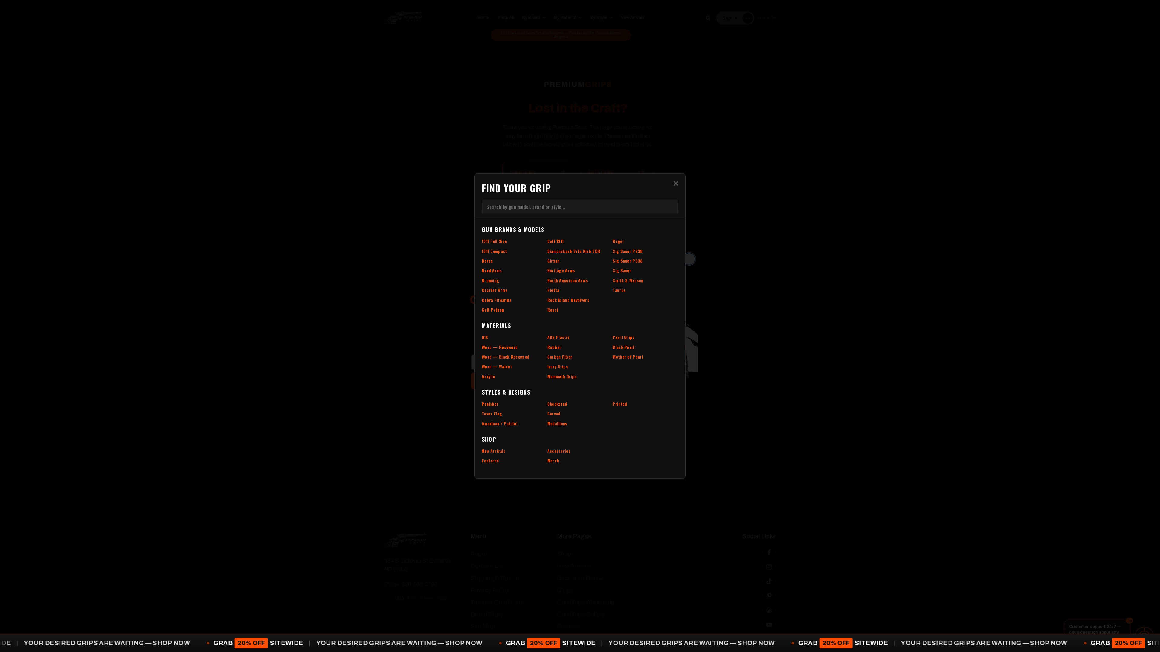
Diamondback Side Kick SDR (574, 251)
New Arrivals (494, 451)
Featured (490, 460)
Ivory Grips (557, 366)
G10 (485, 337)
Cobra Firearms (496, 300)
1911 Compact (494, 251)
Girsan (553, 260)
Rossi (552, 309)
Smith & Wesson (628, 280)
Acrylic (488, 376)
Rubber (554, 347)
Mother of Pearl (628, 356)
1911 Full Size (494, 241)
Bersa (487, 260)
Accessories (559, 451)
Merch (553, 460)
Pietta (553, 290)
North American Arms (567, 280)
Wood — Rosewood (500, 347)
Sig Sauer (622, 270)
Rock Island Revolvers (568, 300)
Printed (620, 404)
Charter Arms (495, 290)
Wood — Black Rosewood (505, 356)
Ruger (618, 241)
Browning (490, 280)
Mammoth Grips (562, 376)
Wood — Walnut (497, 366)
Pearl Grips (623, 337)
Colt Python (493, 309)
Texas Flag (492, 413)
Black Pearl (623, 347)
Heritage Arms (561, 270)
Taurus (619, 290)
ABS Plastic (558, 337)
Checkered (557, 404)
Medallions (557, 423)
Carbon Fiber (559, 356)
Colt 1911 (555, 241)
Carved (553, 413)
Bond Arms (492, 270)
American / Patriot (500, 423)
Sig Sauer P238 (628, 251)
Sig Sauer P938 (628, 260)
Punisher (490, 404)
